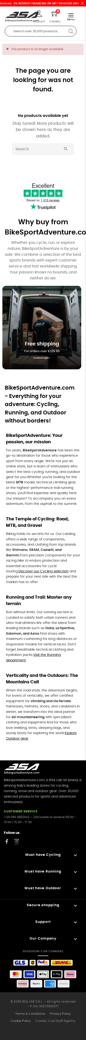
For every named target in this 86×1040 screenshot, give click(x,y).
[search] (71, 31)
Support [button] (43, 922)
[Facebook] (7, 841)
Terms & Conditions (30, 1013)
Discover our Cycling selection (43, 571)
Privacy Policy (60, 1013)
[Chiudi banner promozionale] (82, 3)
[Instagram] (17, 841)
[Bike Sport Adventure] (22, 17)
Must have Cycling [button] (43, 855)
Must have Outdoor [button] (43, 888)
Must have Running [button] (43, 871)
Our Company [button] (43, 938)
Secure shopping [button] (43, 905)
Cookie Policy (21, 1021)
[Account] (38, 14)
